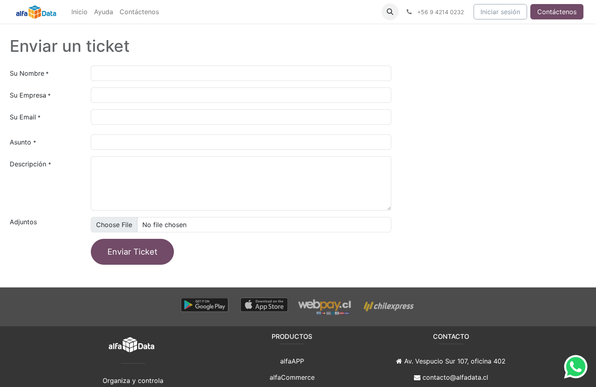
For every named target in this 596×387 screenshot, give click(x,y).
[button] (390, 11)
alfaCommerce (292, 377)
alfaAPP (292, 361)
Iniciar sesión (500, 12)
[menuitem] (79, 12)
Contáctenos (557, 12)
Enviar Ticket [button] (132, 252)
